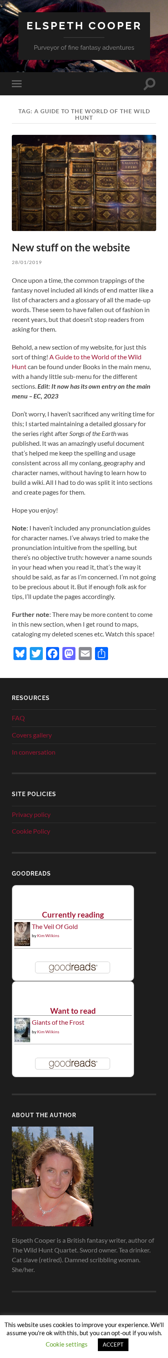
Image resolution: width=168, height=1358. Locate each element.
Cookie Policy (31, 831)
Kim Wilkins (48, 935)
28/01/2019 (27, 262)
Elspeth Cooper (84, 25)
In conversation (33, 752)
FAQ (18, 718)
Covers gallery (32, 735)
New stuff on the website (71, 247)
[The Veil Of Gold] (22, 943)
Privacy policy (31, 814)
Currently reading (73, 914)
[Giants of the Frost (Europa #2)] (22, 1041)
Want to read (73, 1010)
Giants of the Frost (58, 1022)
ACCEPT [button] (113, 1344)
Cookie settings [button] (67, 1344)
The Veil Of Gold (55, 926)
